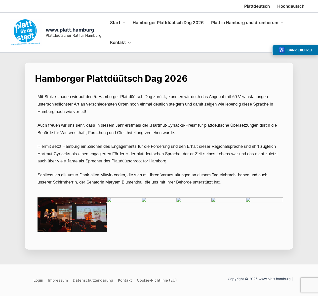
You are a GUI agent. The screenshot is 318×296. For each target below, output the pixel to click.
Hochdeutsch (290, 6)
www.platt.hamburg (70, 30)
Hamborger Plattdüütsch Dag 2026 (168, 22)
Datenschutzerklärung (93, 280)
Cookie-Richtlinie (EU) (157, 280)
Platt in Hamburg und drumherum (244, 22)
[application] (122, 23)
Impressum (58, 280)
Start (115, 22)
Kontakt (118, 42)
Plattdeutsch (257, 6)
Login (38, 280)
